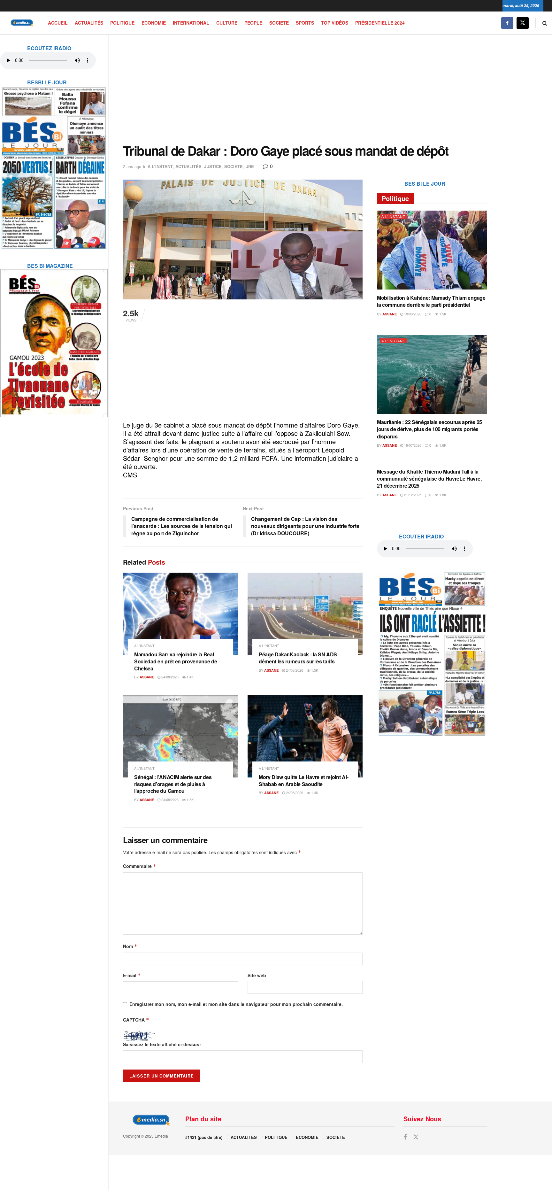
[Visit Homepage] (21, 23)
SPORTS (305, 22)
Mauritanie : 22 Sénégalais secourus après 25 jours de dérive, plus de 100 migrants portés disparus (429, 429)
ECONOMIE (154, 22)
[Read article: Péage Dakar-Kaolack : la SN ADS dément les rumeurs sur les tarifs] (305, 614)
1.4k (190, 676)
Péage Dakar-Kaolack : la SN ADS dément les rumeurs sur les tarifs (298, 658)
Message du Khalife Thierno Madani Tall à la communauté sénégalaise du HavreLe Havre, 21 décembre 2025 (429, 479)
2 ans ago (132, 166)
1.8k (442, 494)
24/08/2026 (169, 676)
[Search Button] (544, 23)
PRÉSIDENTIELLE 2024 (380, 22)
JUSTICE (213, 166)
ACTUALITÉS (89, 22)
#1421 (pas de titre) (203, 1137)
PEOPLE (253, 22)
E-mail (132, 975)
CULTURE (226, 22)
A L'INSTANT (160, 166)
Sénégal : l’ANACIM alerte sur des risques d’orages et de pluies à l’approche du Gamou (172, 783)
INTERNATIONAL (191, 22)
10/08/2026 (412, 313)
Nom (130, 946)
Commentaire (139, 866)
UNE (249, 166)
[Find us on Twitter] (523, 23)
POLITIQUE (122, 22)
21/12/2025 (412, 494)
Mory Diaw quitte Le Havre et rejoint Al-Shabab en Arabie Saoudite (303, 780)
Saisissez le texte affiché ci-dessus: (162, 1044)
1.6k (442, 445)
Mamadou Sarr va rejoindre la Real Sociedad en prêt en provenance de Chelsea (175, 661)
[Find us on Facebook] (507, 23)
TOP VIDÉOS (334, 22)
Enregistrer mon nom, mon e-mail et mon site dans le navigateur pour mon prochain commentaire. (236, 1004)
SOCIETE (279, 22)
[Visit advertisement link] (54, 164)
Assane (147, 677)
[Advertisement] (305, 89)
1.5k (314, 670)
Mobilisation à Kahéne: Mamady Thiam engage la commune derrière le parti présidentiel (431, 301)
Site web (257, 975)
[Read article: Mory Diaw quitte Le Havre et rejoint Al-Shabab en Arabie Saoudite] (305, 736)
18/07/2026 (412, 445)
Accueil (58, 22)
